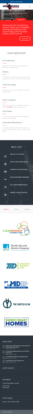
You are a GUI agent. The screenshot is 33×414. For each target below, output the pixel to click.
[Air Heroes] (13, 6)
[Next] (31, 13)
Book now (21, 20)
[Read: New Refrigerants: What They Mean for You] (3, 361)
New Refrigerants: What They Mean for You (15, 360)
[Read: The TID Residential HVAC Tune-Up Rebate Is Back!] (3, 357)
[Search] (26, 6)
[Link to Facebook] (29, 412)
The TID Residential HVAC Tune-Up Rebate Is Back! (17, 356)
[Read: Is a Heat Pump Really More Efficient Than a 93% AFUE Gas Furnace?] (3, 352)
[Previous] (1, 13)
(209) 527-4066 (5, 386)
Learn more (8, 20)
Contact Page (5, 387)
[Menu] (30, 6)
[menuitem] (26, 6)
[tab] (6, 210)
